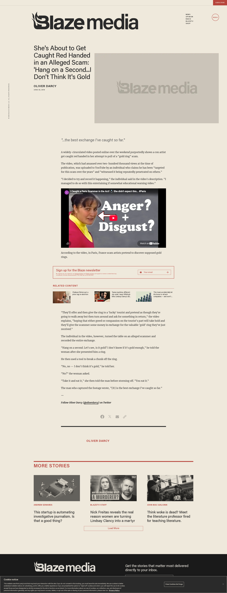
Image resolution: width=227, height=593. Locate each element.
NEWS (188, 14)
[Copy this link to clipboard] (125, 417)
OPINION (189, 17)
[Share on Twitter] (110, 417)
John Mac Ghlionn (157, 505)
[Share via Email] (117, 417)
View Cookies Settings (174, 584)
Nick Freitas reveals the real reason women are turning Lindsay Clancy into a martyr (112, 517)
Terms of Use (90, 273)
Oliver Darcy (45, 86)
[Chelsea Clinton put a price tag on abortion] (62, 297)
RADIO (188, 19)
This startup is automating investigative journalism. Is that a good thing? (54, 517)
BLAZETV (189, 21)
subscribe (220, 2)
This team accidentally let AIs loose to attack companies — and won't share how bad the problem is (163, 295)
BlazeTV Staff (98, 505)
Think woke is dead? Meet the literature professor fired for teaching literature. (168, 517)
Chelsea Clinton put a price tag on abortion (80, 293)
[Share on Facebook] (102, 417)
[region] (113, 584)
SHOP (188, 23)
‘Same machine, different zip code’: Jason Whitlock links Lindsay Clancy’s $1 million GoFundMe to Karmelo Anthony (121, 295)
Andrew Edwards (43, 505)
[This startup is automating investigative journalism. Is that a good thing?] (57, 487)
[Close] (223, 584)
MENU (215, 17)
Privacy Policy (79, 273)
